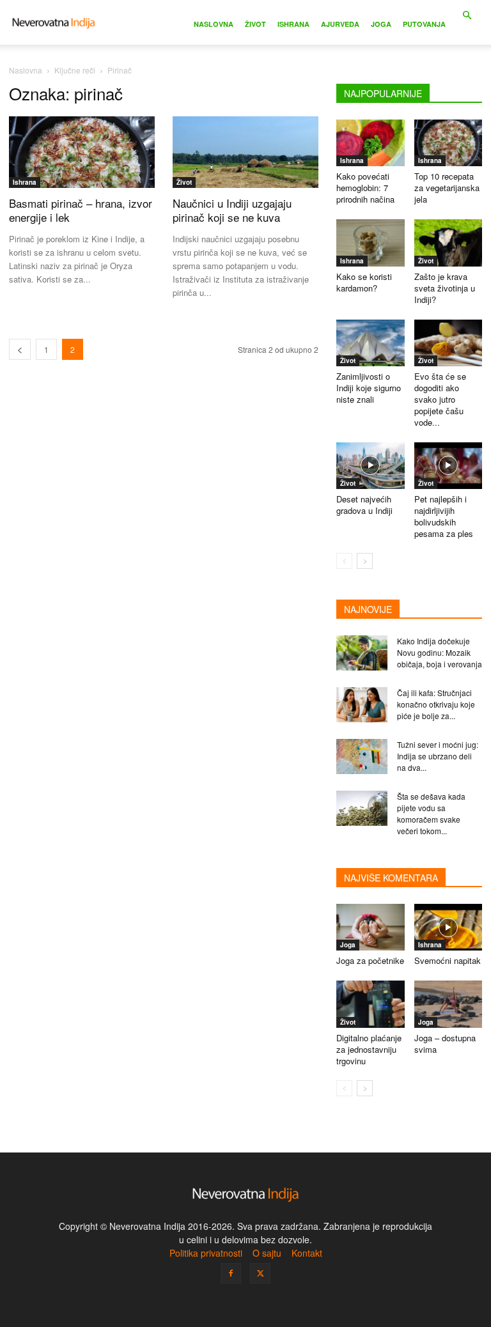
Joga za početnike (370, 960)
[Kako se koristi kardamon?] (370, 242)
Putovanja (424, 24)
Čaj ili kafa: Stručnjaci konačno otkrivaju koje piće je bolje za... (436, 704)
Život (255, 24)
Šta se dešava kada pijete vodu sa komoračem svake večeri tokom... (431, 813)
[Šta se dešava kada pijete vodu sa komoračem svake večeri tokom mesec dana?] (361, 808)
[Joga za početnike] (370, 927)
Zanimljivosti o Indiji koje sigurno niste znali (368, 387)
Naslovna (213, 24)
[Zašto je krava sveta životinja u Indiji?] (448, 242)
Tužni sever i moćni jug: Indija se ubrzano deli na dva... (437, 756)
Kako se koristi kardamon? (364, 282)
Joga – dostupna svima (445, 1043)
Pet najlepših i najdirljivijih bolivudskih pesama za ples (443, 516)
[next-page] (365, 561)
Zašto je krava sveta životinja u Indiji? (444, 288)
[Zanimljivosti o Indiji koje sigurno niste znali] (370, 343)
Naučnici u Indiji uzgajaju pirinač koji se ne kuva (232, 210)
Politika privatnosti (205, 1252)
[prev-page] (20, 349)
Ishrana (293, 24)
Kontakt (307, 1252)
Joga (381, 24)
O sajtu (267, 1252)
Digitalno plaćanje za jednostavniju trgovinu (368, 1049)
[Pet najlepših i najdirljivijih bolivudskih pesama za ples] (448, 465)
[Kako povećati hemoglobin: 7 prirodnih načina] (370, 143)
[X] (260, 1273)
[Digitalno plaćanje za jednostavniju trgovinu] (370, 1004)
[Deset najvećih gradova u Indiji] (370, 465)
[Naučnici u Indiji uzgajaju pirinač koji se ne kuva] (245, 152)
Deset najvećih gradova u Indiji (364, 504)
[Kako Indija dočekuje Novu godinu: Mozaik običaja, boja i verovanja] (361, 653)
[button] (466, 16)
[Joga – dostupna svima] (448, 1004)
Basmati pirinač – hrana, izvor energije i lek (80, 210)
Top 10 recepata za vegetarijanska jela (446, 187)
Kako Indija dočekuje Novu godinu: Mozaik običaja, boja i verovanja (439, 652)
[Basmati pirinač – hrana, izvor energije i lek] (82, 152)
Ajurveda (340, 24)
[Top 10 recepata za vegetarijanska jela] (448, 143)
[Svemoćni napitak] (448, 927)
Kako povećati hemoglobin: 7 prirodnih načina (365, 187)
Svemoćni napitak (447, 960)
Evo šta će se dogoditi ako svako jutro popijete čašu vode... (440, 399)
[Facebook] (231, 1273)
